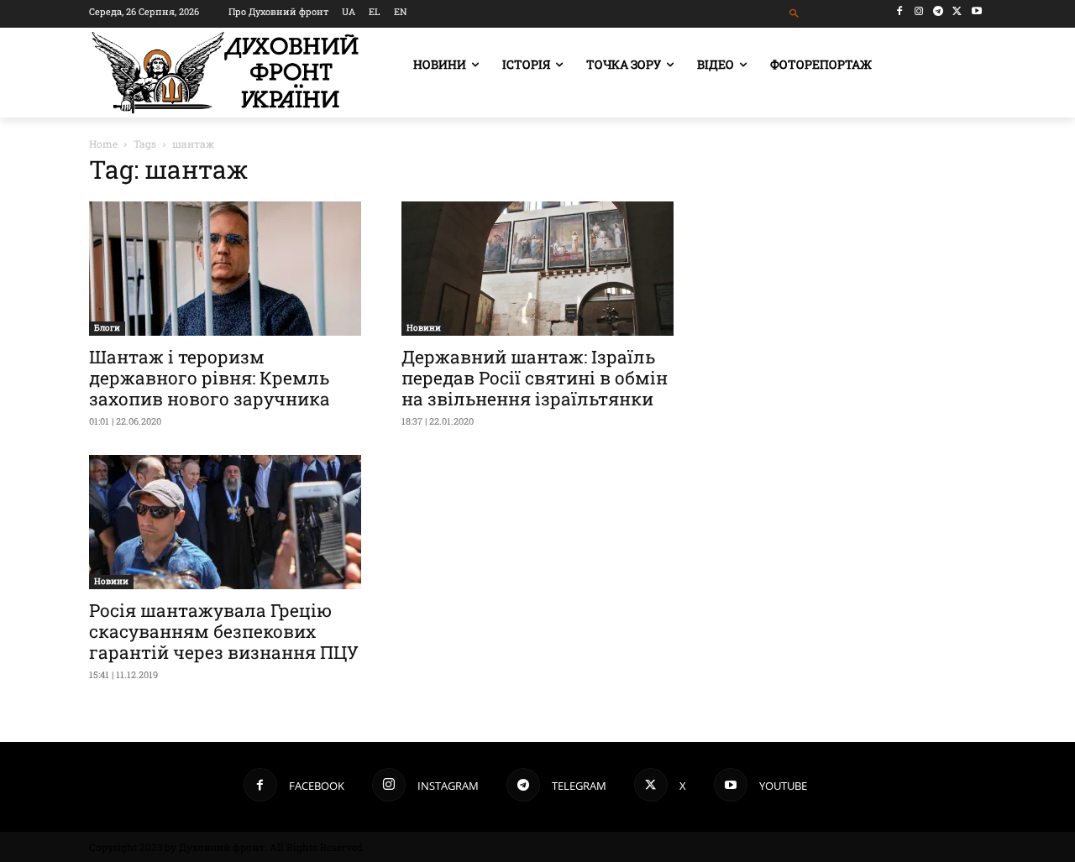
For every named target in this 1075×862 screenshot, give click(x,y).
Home (103, 143)
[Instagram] (919, 11)
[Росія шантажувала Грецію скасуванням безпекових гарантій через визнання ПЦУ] (225, 522)
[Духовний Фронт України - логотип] (225, 73)
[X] (957, 11)
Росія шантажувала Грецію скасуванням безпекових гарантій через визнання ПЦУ (224, 631)
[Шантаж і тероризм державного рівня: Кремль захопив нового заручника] (225, 268)
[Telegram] (938, 11)
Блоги (107, 327)
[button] (795, 14)
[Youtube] (976, 11)
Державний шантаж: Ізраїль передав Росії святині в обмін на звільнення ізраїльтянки (534, 377)
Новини (423, 327)
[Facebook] (900, 11)
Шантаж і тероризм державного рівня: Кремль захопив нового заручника (209, 377)
